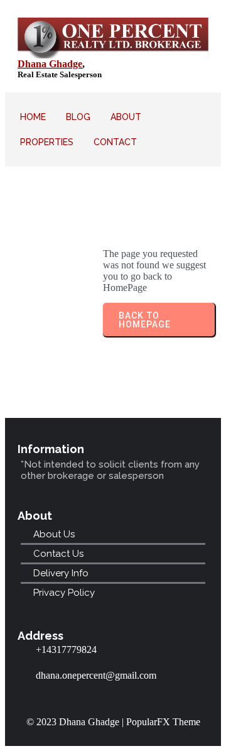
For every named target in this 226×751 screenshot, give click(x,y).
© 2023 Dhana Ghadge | (76, 721)
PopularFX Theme (163, 721)
